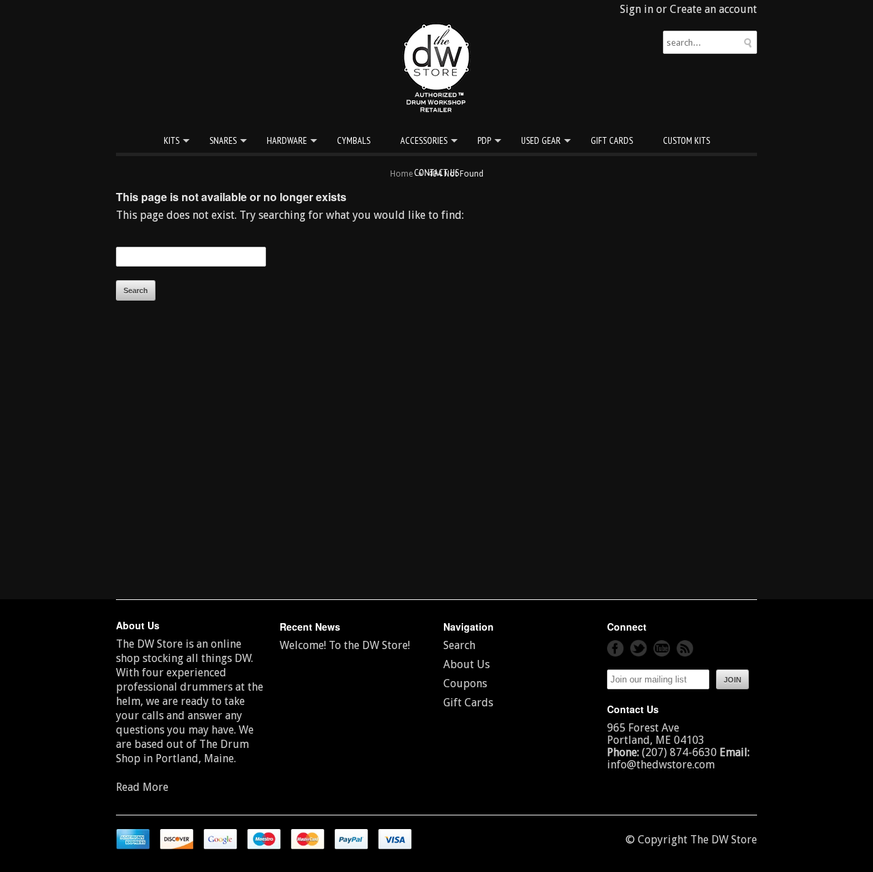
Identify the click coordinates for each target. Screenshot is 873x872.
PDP (484, 140)
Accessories (423, 140)
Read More (142, 787)
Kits (171, 140)
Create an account (713, 9)
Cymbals (353, 140)
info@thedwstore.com (661, 764)
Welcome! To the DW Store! (345, 645)
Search (459, 645)
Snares (223, 140)
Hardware (287, 140)
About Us (466, 664)
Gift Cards (612, 140)
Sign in (636, 9)
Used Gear (541, 140)
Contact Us (436, 172)
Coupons (465, 683)
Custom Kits (686, 140)
